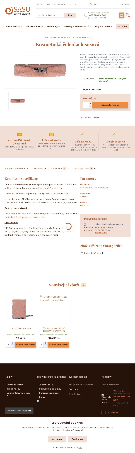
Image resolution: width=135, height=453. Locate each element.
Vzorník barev (46, 384)
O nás (42, 397)
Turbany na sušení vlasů (76, 26)
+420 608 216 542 (97, 15)
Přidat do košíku (110, 105)
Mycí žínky (52, 26)
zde (80, 447)
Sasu (38, 4)
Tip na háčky (13, 389)
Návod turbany (15, 384)
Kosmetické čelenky (58, 37)
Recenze (62, 4)
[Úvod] (18, 11)
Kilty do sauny (102, 26)
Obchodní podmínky (50, 389)
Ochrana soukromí (49, 393)
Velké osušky (13, 26)
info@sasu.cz (101, 233)
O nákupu (49, 4)
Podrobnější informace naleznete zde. (25, 217)
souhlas (58, 427)
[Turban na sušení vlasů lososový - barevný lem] (54, 309)
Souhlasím (78, 439)
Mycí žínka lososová (21, 328)
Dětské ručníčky (34, 26)
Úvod (47, 37)
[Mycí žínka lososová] (21, 309)
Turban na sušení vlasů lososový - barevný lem (54, 329)
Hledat (70, 15)
